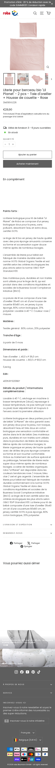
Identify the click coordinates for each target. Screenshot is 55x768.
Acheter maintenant (27, 163)
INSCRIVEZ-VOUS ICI (14, 703)
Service (7, 693)
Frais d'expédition (24, 113)
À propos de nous (13, 684)
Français (25, 732)
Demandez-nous (13, 533)
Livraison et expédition (17, 524)
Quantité (8, 139)
